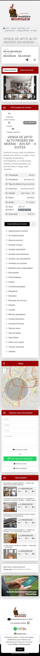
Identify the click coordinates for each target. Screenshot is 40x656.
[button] (5, 85)
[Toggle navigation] (34, 3)
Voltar (34, 31)
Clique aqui (7, 569)
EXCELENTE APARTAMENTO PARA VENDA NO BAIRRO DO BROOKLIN (19, 515)
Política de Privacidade (21, 644)
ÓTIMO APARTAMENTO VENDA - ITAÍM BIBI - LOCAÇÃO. (19, 546)
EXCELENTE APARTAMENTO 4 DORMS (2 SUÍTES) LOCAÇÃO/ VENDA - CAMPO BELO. (19, 499)
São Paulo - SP (23, 28)
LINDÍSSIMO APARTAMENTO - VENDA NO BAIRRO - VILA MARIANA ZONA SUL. (19, 531)
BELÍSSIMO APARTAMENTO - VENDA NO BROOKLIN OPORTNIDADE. (18, 484)
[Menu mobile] (20, 11)
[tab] (10, 70)
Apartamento (10, 31)
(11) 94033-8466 (18, 623)
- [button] (4, 372)
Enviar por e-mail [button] (20, 450)
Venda (13, 28)
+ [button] (4, 369)
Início (7, 28)
